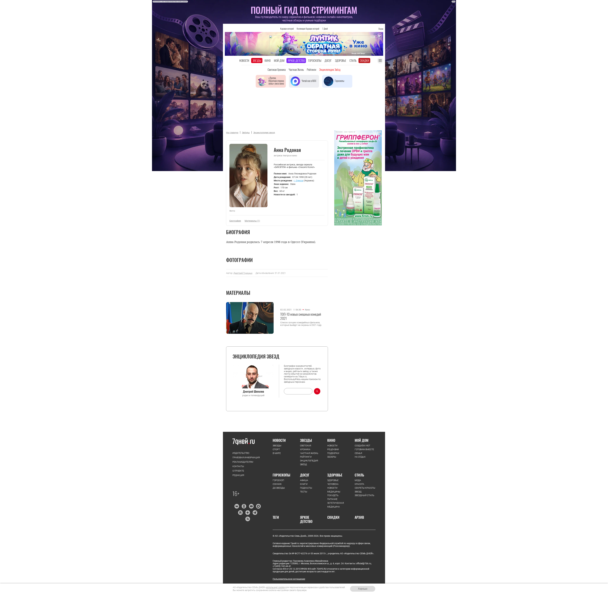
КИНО (331, 440)
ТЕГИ (276, 517)
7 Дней (325, 28)
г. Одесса (298, 180)
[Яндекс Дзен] (247, 512)
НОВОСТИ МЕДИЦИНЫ (333, 490)
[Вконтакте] (236, 506)
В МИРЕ (277, 453)
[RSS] (247, 519)
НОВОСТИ (279, 440)
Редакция (238, 475)
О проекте (238, 470)
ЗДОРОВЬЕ (334, 475)
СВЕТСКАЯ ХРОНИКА (305, 447)
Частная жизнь (296, 69)
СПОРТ (276, 449)
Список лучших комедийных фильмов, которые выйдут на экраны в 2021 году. (301, 323)
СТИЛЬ (359, 475)
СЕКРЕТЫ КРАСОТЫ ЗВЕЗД (365, 490)
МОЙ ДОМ (361, 440)
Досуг (328, 60)
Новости (244, 60)
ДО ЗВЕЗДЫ (279, 488)
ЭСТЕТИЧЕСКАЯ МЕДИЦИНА (335, 505)
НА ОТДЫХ (360, 457)
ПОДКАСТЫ (306, 488)
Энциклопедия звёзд (329, 69)
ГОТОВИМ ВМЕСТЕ (364, 449)
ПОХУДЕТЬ (333, 495)
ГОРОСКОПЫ (281, 475)
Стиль (353, 60)
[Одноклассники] (243, 506)
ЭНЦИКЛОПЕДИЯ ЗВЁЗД (309, 462)
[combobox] (298, 391)
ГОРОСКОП (278, 480)
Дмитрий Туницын (242, 273)
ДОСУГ (304, 475)
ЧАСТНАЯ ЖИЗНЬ (309, 453)
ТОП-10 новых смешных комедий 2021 (300, 316)
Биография (235, 221)
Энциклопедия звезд (264, 132)
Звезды (257, 60)
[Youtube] (251, 506)
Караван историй (287, 28)
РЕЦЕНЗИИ (333, 449)
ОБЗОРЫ (331, 457)
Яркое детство (296, 60)
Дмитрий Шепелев (253, 391)
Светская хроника (277, 69)
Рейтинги (311, 69)
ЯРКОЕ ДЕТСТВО (306, 519)
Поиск (380, 28)
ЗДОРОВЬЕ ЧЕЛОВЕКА (333, 482)
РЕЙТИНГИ (306, 457)
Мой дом (279, 60)
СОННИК (277, 484)
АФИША (304, 480)
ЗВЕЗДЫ (277, 445)
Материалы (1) (252, 221)
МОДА (358, 480)
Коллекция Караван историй (308, 28)
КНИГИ (303, 484)
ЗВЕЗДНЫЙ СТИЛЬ (364, 495)
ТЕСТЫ (303, 491)
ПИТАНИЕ (332, 499)
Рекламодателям (242, 462)
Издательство (240, 453)
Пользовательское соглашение (289, 579)
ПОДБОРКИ (333, 453)
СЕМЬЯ (358, 453)
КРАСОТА (359, 484)
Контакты (238, 466)
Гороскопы (314, 60)
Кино (268, 60)
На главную (232, 132)
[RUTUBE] (240, 512)
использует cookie (275, 587)
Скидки (364, 60)
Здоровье (340, 60)
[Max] (258, 506)
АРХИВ (359, 517)
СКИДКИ (333, 517)
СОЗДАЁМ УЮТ (362, 445)
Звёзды (246, 132)
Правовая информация (246, 457)
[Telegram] (254, 512)
